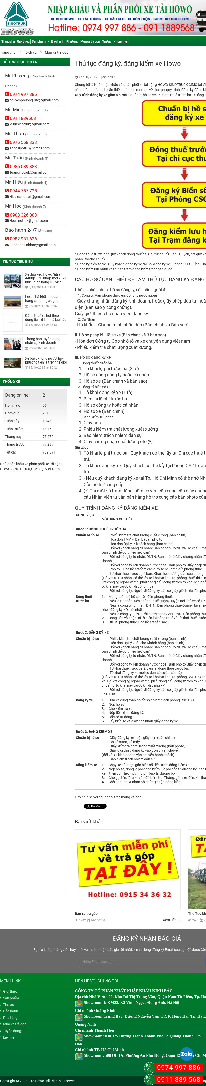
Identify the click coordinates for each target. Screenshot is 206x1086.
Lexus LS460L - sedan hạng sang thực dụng (42, 299)
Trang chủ (8, 52)
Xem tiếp (170, 920)
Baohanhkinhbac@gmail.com (32, 245)
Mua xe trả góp (90, 41)
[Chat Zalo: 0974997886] (186, 1054)
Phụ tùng (72, 41)
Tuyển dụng (12, 1031)
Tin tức (106, 41)
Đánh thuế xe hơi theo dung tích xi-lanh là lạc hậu (45, 317)
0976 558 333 (23, 142)
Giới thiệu (23, 41)
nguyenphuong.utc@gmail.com (34, 100)
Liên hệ (122, 41)
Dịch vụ (31, 52)
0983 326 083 (23, 215)
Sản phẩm (38, 41)
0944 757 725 (23, 190)
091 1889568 (22, 118)
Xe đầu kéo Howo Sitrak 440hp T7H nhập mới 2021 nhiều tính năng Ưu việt (46, 278)
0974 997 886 (23, 94)
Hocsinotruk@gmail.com (28, 221)
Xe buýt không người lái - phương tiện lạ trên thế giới (46, 360)
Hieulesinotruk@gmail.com (30, 197)
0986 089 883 (23, 166)
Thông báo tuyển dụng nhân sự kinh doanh (42, 341)
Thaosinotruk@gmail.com (29, 148)
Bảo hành (57, 41)
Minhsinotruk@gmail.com (29, 124)
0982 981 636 (23, 239)
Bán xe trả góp (86, 914)
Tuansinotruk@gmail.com (29, 172)
